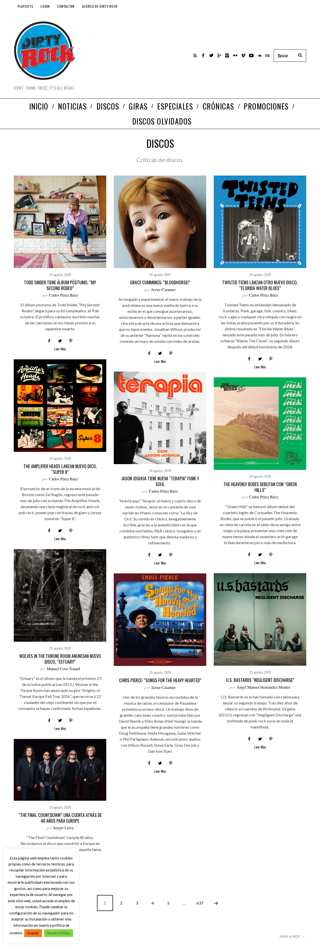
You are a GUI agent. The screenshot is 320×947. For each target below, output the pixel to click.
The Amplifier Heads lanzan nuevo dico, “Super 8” (60, 469)
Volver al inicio (290, 936)
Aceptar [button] (33, 933)
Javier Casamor (163, 289)
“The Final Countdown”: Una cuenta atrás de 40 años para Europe (60, 818)
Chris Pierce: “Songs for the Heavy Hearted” (160, 680)
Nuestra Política (58, 933)
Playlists (25, 6)
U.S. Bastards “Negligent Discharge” (260, 680)
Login (45, 6)
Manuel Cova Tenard (63, 668)
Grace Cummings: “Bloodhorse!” (160, 282)
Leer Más (60, 349)
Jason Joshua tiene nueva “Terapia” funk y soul (160, 481)
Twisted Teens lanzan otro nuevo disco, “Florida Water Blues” (260, 285)
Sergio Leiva (63, 827)
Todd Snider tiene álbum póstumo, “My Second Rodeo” (60, 285)
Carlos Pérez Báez (63, 295)
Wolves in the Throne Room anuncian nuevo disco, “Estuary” (60, 659)
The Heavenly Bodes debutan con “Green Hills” (260, 487)
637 (199, 902)
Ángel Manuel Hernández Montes (263, 687)
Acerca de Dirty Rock (100, 6)
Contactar (65, 6)
